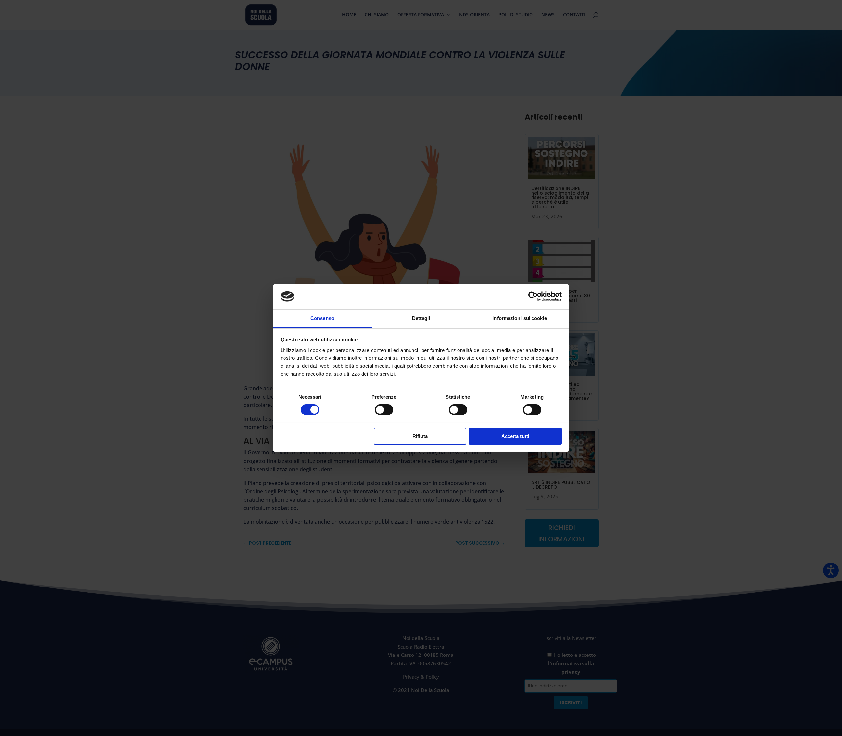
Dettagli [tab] (421, 318)
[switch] (384, 409)
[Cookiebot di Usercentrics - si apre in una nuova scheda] (533, 296)
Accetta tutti (515, 436)
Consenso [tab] (322, 318)
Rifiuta (420, 436)
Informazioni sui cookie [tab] (519, 318)
